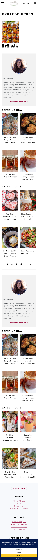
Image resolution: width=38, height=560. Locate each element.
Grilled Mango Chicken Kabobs (10, 46)
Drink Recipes (19, 529)
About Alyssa (19, 501)
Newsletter (19, 506)
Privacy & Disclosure (19, 508)
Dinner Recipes (19, 522)
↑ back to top (19, 488)
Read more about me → (19, 101)
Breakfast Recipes (19, 527)
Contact (19, 503)
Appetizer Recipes (19, 524)
